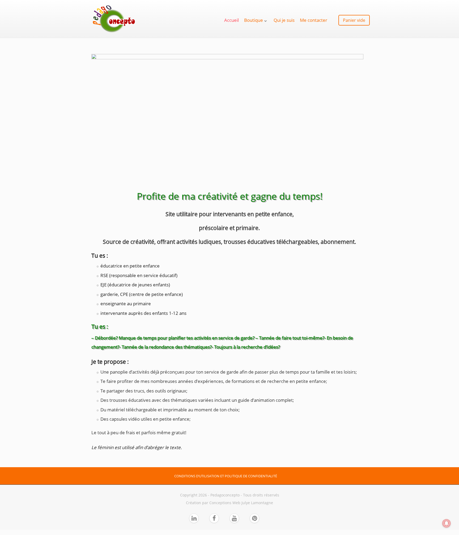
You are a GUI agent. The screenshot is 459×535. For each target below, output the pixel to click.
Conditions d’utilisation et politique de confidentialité (225, 476)
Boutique (253, 20)
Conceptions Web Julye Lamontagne (241, 502)
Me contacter (313, 20)
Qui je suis (284, 20)
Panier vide (354, 20)
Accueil (231, 20)
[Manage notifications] (446, 523)
